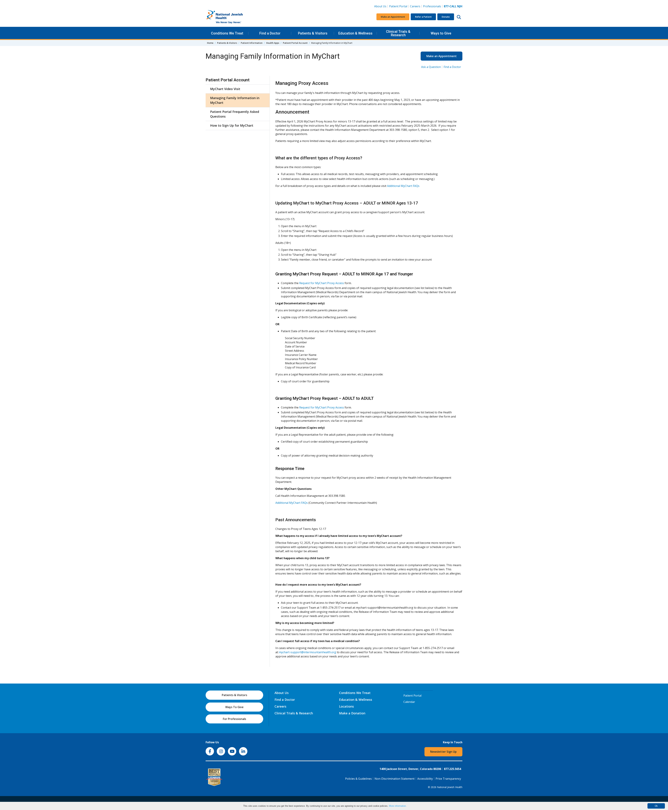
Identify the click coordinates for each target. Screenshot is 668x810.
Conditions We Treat (227, 33)
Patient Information (252, 42)
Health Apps (272, 42)
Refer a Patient (423, 16)
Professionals (432, 6)
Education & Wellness (355, 33)
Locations (346, 706)
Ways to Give (441, 33)
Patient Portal (398, 6)
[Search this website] (458, 16)
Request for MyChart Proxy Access (321, 283)
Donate (446, 16)
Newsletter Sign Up (443, 752)
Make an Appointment (393, 16)
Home (210, 42)
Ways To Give (234, 707)
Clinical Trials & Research (398, 33)
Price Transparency (448, 779)
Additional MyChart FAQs (403, 186)
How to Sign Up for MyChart (231, 125)
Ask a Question (431, 67)
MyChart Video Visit (225, 89)
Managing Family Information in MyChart (234, 100)
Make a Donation (352, 713)
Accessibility (425, 779)
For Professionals (234, 719)
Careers (416, 6)
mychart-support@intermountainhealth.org (308, 652)
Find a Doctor (269, 33)
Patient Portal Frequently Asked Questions (234, 114)
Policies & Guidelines (358, 779)
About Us (380, 6)
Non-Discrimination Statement (395, 779)
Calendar (409, 702)
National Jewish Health (449, 787)
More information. (398, 806)
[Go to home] (232, 17)
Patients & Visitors (312, 33)
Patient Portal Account (295, 42)
